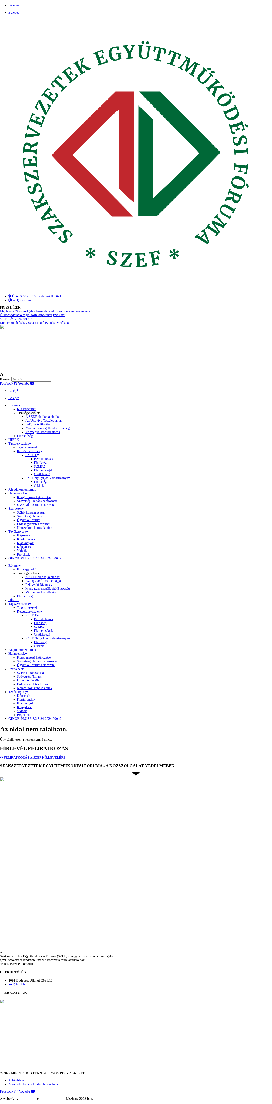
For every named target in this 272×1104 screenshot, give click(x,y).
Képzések (23, 535)
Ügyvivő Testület (28, 520)
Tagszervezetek (18, 443)
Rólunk (13, 405)
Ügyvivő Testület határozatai (36, 504)
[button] (136, 375)
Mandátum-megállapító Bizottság (48, 428)
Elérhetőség (25, 436)
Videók (22, 550)
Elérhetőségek (43, 470)
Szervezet (14, 508)
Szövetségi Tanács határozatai (37, 501)
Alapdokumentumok (22, 489)
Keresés (5, 379)
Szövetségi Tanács (29, 516)
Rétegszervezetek (28, 451)
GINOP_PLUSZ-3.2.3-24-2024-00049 (34, 558)
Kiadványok (25, 543)
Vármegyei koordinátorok (43, 432)
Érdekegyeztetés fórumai (33, 524)
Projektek (23, 554)
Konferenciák (26, 539)
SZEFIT (31, 455)
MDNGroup (28, 1098)
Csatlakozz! (42, 474)
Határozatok (16, 493)
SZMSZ (39, 466)
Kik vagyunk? (26, 409)
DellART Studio (54, 1098)
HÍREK (13, 439)
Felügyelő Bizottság (39, 424)
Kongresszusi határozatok (34, 497)
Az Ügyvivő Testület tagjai (44, 420)
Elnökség (40, 462)
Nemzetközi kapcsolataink (34, 527)
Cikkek (39, 485)
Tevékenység (17, 531)
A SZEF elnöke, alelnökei (43, 416)
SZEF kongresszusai (31, 512)
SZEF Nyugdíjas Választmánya (47, 478)
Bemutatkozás (43, 459)
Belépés (13, 5)
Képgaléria (24, 547)
